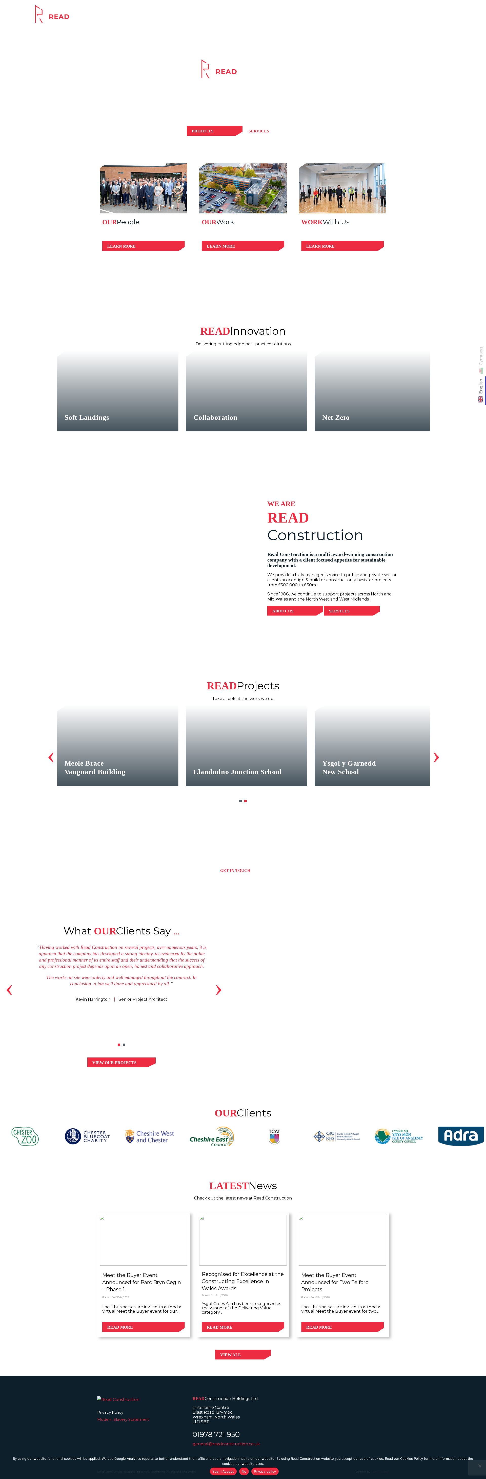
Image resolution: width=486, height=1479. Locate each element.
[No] (479, 1465)
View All (230, 1355)
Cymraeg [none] (481, 356)
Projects (359, 17)
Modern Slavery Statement (123, 1419)
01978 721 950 (216, 1434)
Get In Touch (235, 870)
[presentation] (51, 755)
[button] (240, 801)
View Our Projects (114, 1063)
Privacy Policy (110, 1412)
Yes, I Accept (223, 1471)
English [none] (481, 386)
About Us (282, 611)
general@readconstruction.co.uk (226, 1444)
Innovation (398, 17)
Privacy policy (265, 1471)
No (244, 1471)
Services (322, 17)
